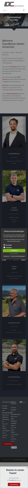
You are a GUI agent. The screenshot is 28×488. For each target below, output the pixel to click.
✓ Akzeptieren (14, 250)
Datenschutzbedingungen (18, 256)
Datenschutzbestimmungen (13, 241)
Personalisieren (14, 253)
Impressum (6, 256)
